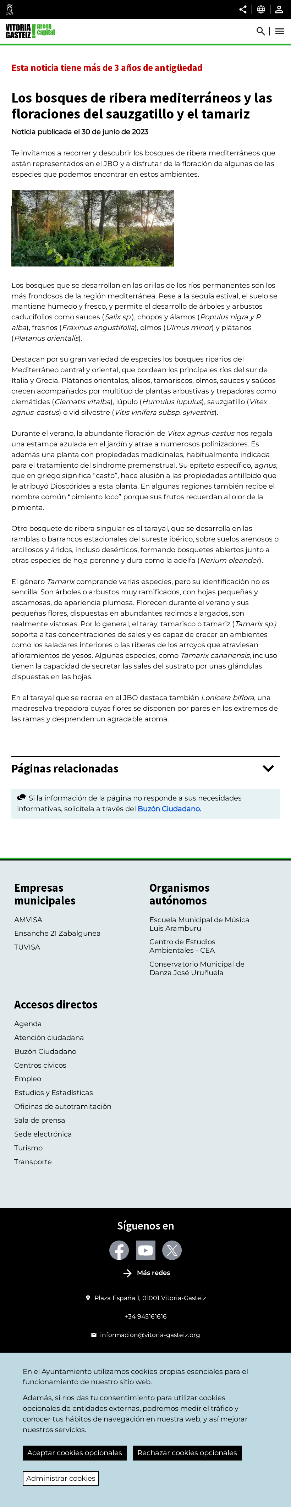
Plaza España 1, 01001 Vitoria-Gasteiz (150, 1298)
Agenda (28, 1023)
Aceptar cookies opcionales (74, 1452)
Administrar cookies (60, 1478)
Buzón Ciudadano (45, 1051)
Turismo (28, 1148)
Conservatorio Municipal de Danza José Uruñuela (197, 968)
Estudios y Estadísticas (53, 1092)
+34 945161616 (146, 1316)
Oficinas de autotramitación (62, 1106)
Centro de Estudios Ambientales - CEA (182, 946)
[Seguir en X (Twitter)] (172, 1250)
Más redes (153, 1273)
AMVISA (28, 919)
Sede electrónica (43, 1134)
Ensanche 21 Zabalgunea (57, 933)
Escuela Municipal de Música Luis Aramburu (199, 924)
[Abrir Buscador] (264, 31)
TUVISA (27, 947)
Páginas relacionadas (65, 768)
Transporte (33, 1161)
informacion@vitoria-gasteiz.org (150, 1334)
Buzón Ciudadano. (169, 808)
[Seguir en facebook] (119, 1250)
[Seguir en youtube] (145, 1250)
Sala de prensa (39, 1120)
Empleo (27, 1078)
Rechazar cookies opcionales (187, 1452)
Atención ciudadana (49, 1037)
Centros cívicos (40, 1065)
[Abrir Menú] (279, 31)
